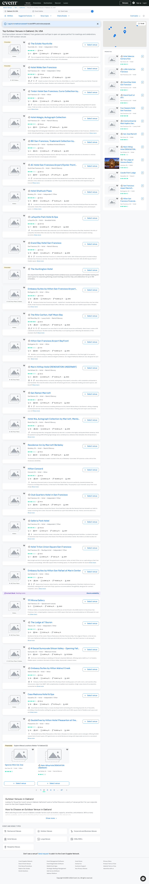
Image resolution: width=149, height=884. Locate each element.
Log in (145, 3)
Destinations (48, 3)
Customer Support (80, 866)
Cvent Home (78, 861)
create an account (20, 24)
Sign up (138, 3)
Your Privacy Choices (81, 868)
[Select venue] (142, 56)
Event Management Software (55, 861)
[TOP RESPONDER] (29, 44)
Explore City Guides (24, 868)
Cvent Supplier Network (25, 861)
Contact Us (78, 863)
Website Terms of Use (109, 866)
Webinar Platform (52, 873)
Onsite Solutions (23, 871)
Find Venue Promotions (25, 866)
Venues (28, 3)
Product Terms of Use (109, 863)
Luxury (66, 3)
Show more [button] (50, 818)
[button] (48, 11)
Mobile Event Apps (52, 866)
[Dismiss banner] (97, 24)
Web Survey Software (53, 871)
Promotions (37, 3)
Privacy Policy (107, 861)
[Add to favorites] (24, 42)
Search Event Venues (25, 863)
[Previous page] (36, 790)
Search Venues (7, 7)
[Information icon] (144, 16)
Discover (58, 3)
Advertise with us (108, 868)
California (22, 7)
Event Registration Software (55, 863)
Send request (43, 854)
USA (15, 7)
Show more (34, 109)
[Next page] (66, 790)
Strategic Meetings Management (56, 868)
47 (62, 790)
